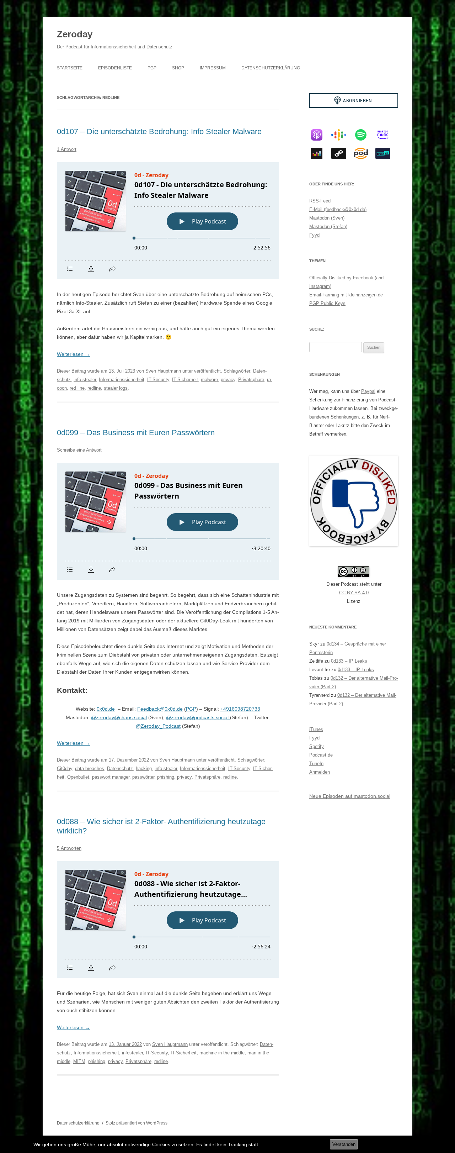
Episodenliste (115, 67)
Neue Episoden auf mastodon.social (349, 796)
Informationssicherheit (121, 379)
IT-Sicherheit (185, 379)
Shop (178, 67)
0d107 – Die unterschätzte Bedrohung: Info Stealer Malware (159, 131)
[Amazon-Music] (386, 135)
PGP (152, 67)
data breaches (89, 768)
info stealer (85, 379)
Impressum (213, 67)
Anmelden (319, 772)
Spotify (316, 746)
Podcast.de (321, 755)
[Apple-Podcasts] (320, 135)
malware (209, 379)
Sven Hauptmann (163, 371)
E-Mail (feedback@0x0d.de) (337, 209)
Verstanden (343, 1144)
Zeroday (74, 34)
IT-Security (158, 379)
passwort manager (110, 777)
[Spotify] (364, 135)
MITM (79, 1061)
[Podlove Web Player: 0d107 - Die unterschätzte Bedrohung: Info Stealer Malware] (168, 220)
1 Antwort (66, 149)
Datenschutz (120, 768)
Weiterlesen (73, 354)
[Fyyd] (342, 153)
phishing (165, 777)
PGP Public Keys (327, 303)
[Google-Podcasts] (342, 135)
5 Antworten (69, 848)
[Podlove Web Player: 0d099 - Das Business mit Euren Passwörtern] (168, 521)
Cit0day (64, 768)
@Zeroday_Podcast (158, 726)
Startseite (69, 67)
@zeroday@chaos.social (119, 717)
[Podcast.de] (364, 153)
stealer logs (116, 388)
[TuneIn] (386, 153)
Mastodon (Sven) (326, 218)
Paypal (368, 391)
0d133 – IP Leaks (349, 661)
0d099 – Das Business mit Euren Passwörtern (136, 432)
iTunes (316, 729)
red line (77, 388)
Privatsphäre (251, 379)
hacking (144, 768)
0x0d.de (106, 709)
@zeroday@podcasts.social (198, 717)
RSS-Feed (320, 201)
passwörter (143, 777)
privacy (228, 379)
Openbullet (78, 777)
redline (94, 388)
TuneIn (316, 763)
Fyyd (314, 235)
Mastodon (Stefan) (328, 226)
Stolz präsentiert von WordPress (136, 1123)
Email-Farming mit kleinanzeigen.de (346, 295)
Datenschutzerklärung (270, 67)
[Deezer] (320, 153)
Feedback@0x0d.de (160, 709)
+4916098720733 (240, 709)
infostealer (132, 1052)
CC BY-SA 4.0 (354, 592)
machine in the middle (222, 1052)
